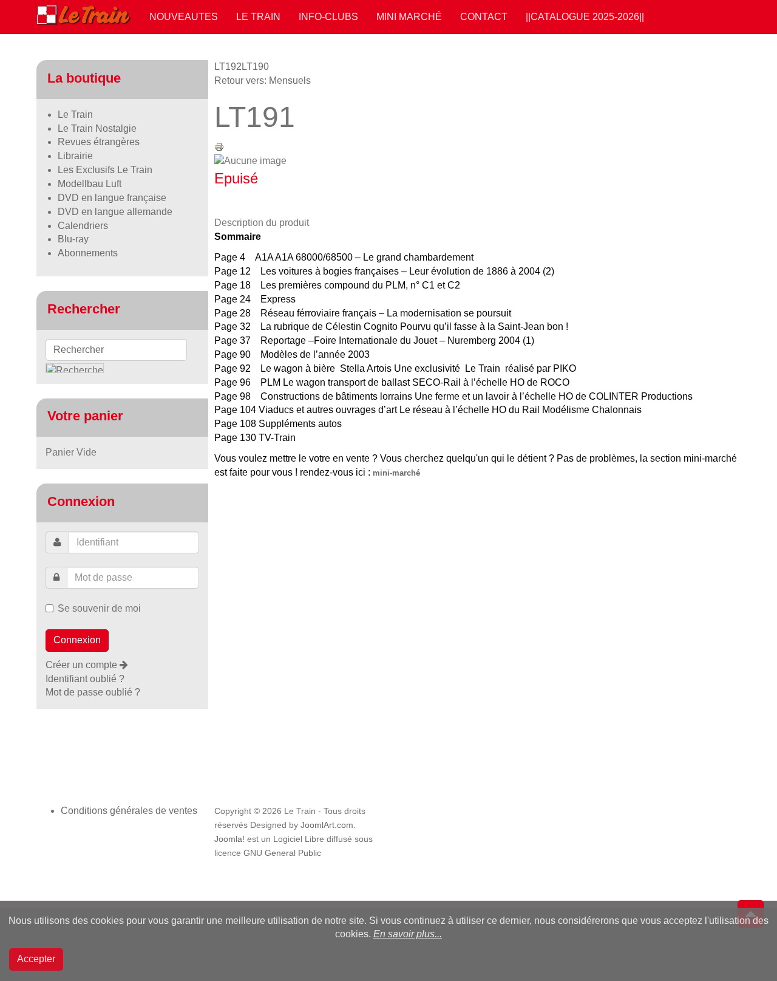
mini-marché (396, 472)
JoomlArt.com (326, 825)
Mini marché (409, 17)
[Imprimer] (219, 146)
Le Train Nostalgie (97, 128)
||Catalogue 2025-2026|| (585, 17)
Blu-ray (73, 239)
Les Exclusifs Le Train (105, 170)
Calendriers (83, 225)
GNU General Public (282, 853)
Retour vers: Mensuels (262, 80)
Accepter (36, 959)
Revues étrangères (99, 142)
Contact (483, 17)
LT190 (255, 66)
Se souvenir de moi (99, 608)
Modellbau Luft (89, 184)
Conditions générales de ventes (129, 810)
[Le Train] (83, 13)
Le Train (258, 17)
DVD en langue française (112, 198)
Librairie (75, 156)
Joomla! (229, 839)
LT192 (228, 66)
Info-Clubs (328, 17)
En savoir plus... (407, 934)
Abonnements (88, 253)
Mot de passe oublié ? (93, 692)
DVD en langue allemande (115, 212)
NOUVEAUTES (183, 17)
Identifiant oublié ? (85, 679)
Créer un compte (83, 665)
